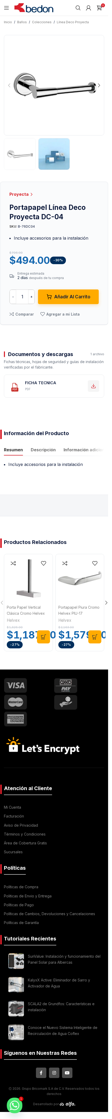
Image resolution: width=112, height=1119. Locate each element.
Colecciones (42, 22)
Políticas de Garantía (21, 922)
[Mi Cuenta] (88, 8)
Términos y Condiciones (25, 834)
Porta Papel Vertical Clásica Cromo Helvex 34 (26, 613)
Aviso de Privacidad (21, 825)
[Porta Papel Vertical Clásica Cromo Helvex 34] (28, 578)
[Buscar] (78, 8)
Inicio (8, 22)
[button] (9, 85)
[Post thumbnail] (16, 961)
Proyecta (19, 194)
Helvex (13, 620)
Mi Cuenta (12, 807)
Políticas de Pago (19, 905)
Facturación (14, 816)
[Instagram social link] (54, 1073)
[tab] (13, 450)
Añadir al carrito (72, 296)
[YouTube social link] (67, 1073)
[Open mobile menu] (6, 8)
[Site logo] (33, 7)
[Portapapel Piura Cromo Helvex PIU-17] (80, 578)
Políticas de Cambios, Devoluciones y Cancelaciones (49, 913)
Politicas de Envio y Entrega (28, 896)
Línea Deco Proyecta (73, 22)
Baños (22, 22)
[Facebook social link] (41, 1073)
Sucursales (13, 852)
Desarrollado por (46, 1104)
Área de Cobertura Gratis (25, 843)
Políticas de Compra (21, 887)
